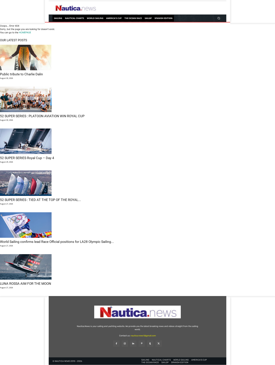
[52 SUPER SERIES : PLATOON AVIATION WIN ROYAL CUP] (137, 99)
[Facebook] (116, 343)
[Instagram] (125, 343)
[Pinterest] (142, 343)
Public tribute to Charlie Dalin (21, 74)
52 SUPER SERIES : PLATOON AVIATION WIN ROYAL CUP (42, 116)
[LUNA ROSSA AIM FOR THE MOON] (137, 267)
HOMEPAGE (25, 32)
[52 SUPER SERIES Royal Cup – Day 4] (137, 141)
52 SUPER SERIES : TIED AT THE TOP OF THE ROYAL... (40, 200)
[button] (218, 18)
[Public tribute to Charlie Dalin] (137, 57)
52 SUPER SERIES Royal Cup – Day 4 (27, 158)
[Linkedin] (133, 343)
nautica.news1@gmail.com (143, 335)
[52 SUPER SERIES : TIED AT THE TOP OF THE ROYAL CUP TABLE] (137, 183)
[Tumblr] (150, 343)
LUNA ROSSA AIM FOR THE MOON (25, 284)
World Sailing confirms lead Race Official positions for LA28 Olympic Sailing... (57, 242)
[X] (158, 343)
